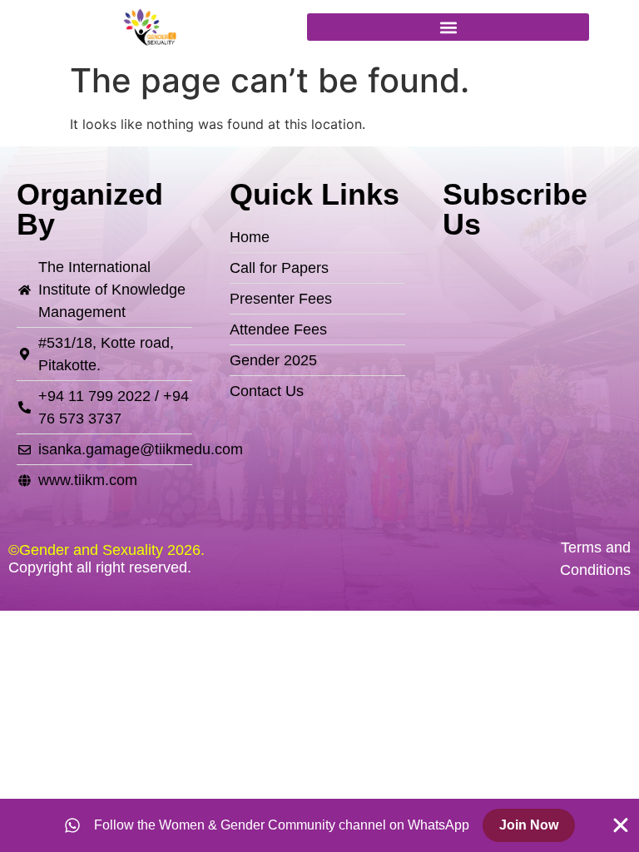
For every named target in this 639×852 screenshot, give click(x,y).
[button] (448, 27)
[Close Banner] (621, 825)
